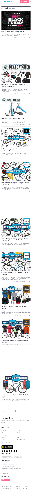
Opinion (18, 432)
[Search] (30, 2)
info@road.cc (13, 464)
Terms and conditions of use (19, 490)
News (2, 432)
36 (23, 411)
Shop (18, 437)
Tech (2, 439)
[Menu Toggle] (2, 1)
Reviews (3, 434)
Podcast (19, 434)
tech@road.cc (11, 466)
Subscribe (25, 1)
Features (3, 437)
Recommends (20, 435)
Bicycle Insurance (21, 439)
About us (3, 430)
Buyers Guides (4, 435)
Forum (18, 430)
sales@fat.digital (18, 468)
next (26, 411)
